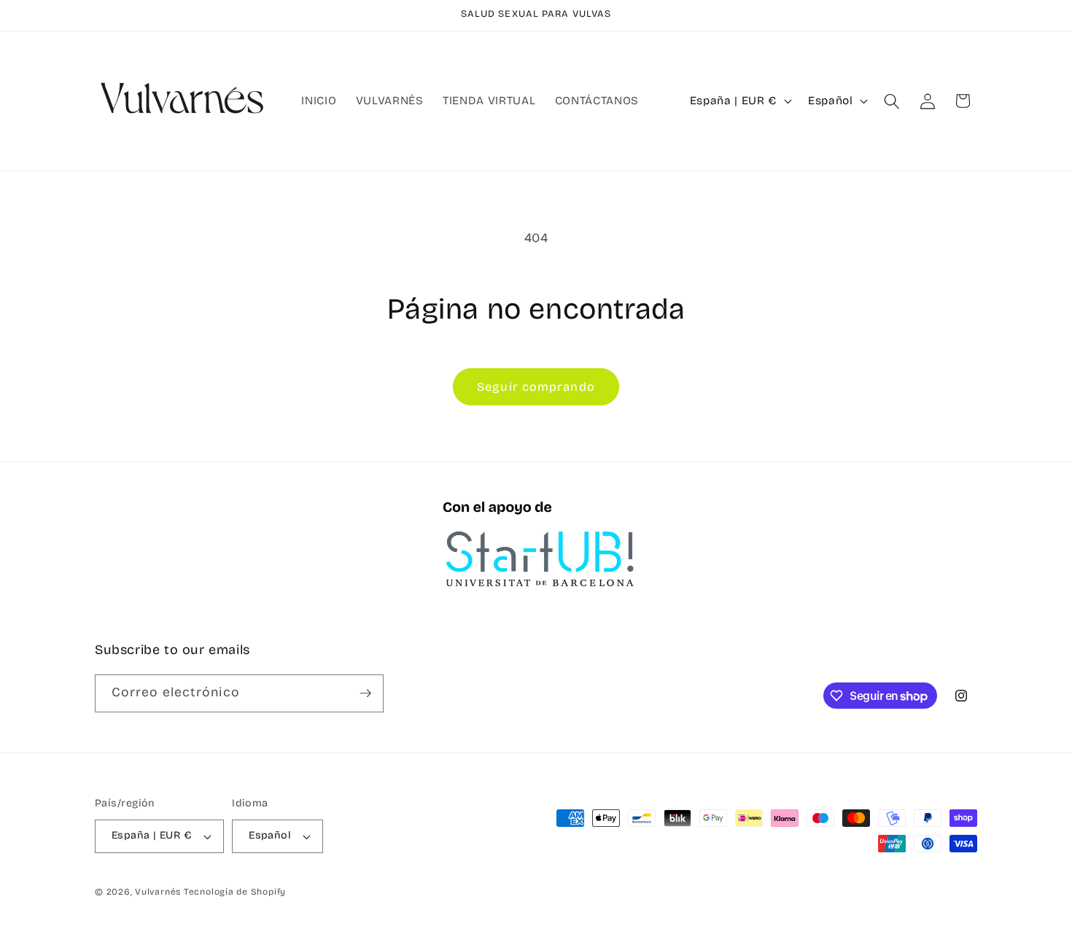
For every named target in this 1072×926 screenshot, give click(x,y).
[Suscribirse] (365, 693)
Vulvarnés (158, 892)
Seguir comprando (536, 387)
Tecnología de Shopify (235, 892)
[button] (891, 100)
